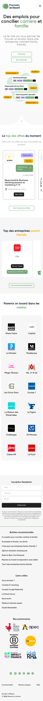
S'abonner (21, 505)
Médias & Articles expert (12, 603)
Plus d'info (19, 194)
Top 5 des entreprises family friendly (17, 564)
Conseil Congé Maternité (12, 590)
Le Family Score (8, 594)
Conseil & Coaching (10, 585)
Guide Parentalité (9, 608)
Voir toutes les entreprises (21, 285)
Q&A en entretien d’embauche (14, 551)
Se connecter (21, 60)
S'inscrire (21, 54)
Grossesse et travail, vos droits (14, 542)
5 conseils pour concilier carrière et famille (19, 537)
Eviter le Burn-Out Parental (13, 555)
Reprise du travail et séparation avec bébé (20, 560)
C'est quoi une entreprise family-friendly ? (19, 546)
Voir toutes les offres (21, 208)
